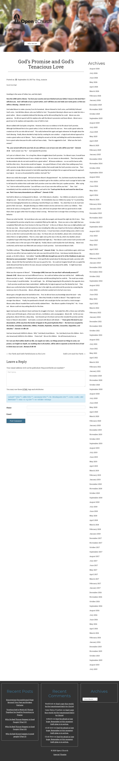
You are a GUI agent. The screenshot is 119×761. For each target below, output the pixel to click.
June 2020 (94, 403)
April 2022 (94, 303)
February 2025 (95, 150)
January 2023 (95, 263)
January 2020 (95, 425)
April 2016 (94, 628)
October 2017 (95, 547)
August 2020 (95, 394)
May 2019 (93, 461)
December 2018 (96, 484)
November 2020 (96, 380)
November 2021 (96, 326)
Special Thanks (59, 754)
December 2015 (96, 646)
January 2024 (95, 209)
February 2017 (95, 583)
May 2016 (93, 624)
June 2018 (94, 511)
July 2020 (94, 398)
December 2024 (96, 159)
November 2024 (96, 163)
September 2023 (96, 227)
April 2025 (94, 141)
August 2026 (95, 69)
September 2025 (96, 118)
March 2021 (94, 362)
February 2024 (95, 204)
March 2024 (94, 199)
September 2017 (96, 552)
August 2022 (95, 285)
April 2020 (94, 412)
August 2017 (94, 556)
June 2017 (94, 565)
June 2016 (94, 619)
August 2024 (95, 177)
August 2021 (94, 339)
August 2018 (94, 502)
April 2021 (94, 357)
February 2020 (95, 421)
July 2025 (94, 127)
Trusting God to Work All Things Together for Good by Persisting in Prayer (20, 712)
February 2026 (95, 96)
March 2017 (94, 579)
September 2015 (96, 660)
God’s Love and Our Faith (74, 354)
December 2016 (96, 592)
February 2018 (95, 529)
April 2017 (94, 574)
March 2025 (94, 145)
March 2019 (94, 470)
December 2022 (96, 267)
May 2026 (93, 82)
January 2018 (95, 534)
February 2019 (95, 475)
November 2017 (96, 543)
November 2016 (96, 597)
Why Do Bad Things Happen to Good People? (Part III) (20, 728)
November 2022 (96, 272)
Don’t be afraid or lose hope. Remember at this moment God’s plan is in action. (59, 721)
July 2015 (93, 669)
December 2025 (96, 105)
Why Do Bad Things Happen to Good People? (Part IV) (20, 720)
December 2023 (96, 213)
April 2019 (94, 466)
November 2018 (96, 488)
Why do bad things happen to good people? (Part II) (20, 735)
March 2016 (94, 633)
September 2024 (96, 172)
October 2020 (95, 385)
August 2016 (94, 610)
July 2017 (93, 561)
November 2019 (96, 434)
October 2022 (95, 276)
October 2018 (95, 493)
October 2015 (95, 656)
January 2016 (95, 642)
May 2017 (93, 570)
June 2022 (94, 294)
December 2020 (96, 376)
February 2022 (95, 312)
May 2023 (93, 245)
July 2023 (94, 236)
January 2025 (95, 154)
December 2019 (96, 430)
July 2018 (93, 507)
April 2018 (94, 520)
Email (9, 414)
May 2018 (93, 516)
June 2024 (94, 186)
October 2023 (95, 222)
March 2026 (94, 91)
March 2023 (94, 254)
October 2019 (95, 439)
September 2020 (96, 389)
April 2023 (94, 249)
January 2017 (95, 588)
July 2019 (93, 452)
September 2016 (96, 606)
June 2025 (94, 132)
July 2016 (93, 615)
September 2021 (96, 335)
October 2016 (95, 601)
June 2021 (94, 348)
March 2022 (94, 308)
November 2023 (96, 218)
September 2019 (96, 443)
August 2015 (94, 665)
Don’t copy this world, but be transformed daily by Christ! (59, 712)
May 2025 (93, 136)
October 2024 (95, 168)
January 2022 (95, 317)
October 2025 (95, 114)
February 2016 (95, 637)
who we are (32, 43)
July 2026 (94, 73)
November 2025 (96, 109)
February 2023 (95, 258)
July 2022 (94, 290)
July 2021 (93, 344)
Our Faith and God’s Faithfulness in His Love (26, 354)
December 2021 (96, 321)
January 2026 (95, 100)
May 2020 (93, 407)
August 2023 (95, 231)
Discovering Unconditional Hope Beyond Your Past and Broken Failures (20, 702)
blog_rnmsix (41, 79)
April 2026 (94, 87)
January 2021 (95, 371)
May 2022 (93, 299)
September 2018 (96, 498)
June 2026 (94, 78)
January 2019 (95, 479)
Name (9, 408)
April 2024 (94, 195)
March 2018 (94, 525)
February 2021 (95, 367)
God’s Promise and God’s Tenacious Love (46, 64)
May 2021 (93, 353)
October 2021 (95, 330)
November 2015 (96, 651)
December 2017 (96, 538)
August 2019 (94, 448)
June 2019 (94, 457)
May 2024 (93, 190)
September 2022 (96, 281)
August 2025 (95, 123)
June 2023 (94, 240)
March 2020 (94, 416)
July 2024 (94, 181)
